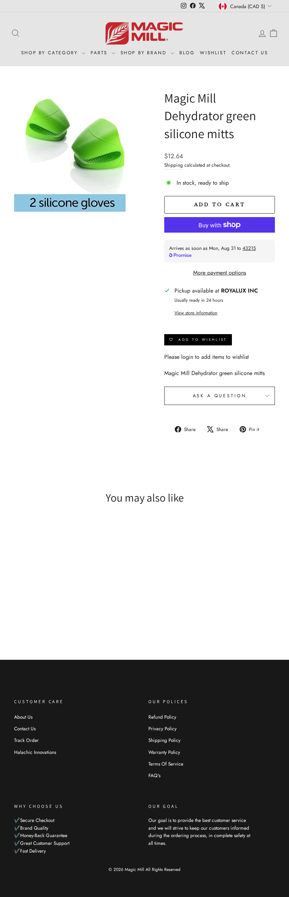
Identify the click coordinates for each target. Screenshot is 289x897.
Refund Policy (162, 716)
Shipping (173, 164)
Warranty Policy (164, 752)
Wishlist (213, 52)
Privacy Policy (162, 728)
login (187, 357)
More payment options (219, 273)
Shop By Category (50, 52)
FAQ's (154, 775)
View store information (195, 312)
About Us (23, 716)
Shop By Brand (145, 52)
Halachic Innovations (35, 752)
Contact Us (250, 52)
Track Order (26, 740)
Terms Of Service (165, 763)
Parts (100, 52)
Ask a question (220, 395)
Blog (187, 52)
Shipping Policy (164, 740)
